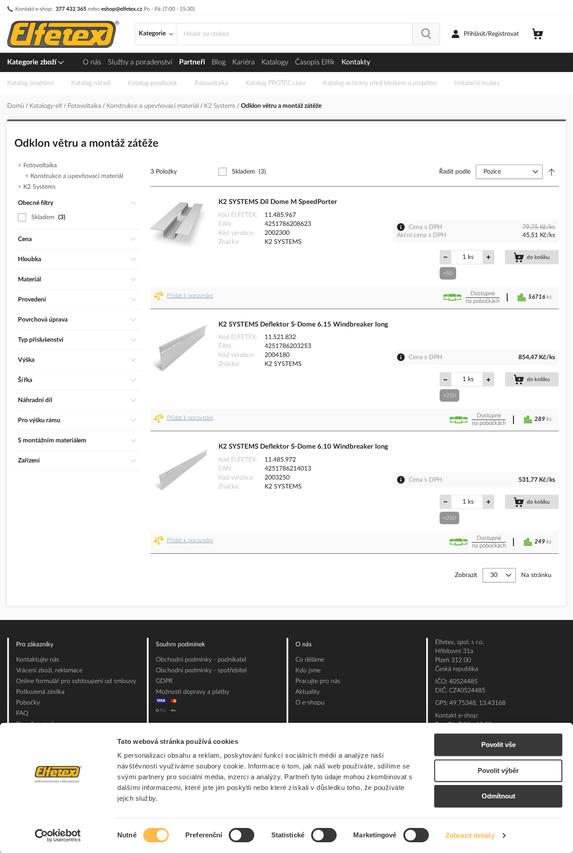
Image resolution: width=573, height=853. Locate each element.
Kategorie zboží (32, 62)
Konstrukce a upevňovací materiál (154, 106)
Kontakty (356, 62)
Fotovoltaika (85, 106)
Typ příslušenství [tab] (41, 340)
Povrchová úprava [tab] (43, 320)
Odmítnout (498, 796)
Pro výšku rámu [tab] (39, 420)
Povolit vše (498, 744)
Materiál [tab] (29, 279)
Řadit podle (454, 172)
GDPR (164, 681)
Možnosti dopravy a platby (192, 692)
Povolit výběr (498, 770)
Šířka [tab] (25, 380)
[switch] (241, 836)
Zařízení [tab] (29, 461)
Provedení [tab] (32, 300)
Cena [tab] (25, 239)
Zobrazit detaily (470, 835)
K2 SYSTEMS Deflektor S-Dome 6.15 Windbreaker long (303, 324)
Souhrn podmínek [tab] (180, 644)
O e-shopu (310, 703)
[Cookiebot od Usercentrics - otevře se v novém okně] (58, 835)
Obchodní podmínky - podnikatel (201, 660)
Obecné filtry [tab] (35, 203)
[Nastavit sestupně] (551, 171)
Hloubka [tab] (29, 259)
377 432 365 (71, 9)
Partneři (192, 62)
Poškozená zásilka (40, 692)
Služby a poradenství (140, 62)
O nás (92, 62)
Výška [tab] (26, 360)
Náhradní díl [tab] (35, 400)
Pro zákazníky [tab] (34, 644)
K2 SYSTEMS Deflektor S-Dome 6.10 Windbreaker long (303, 446)
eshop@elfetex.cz (121, 9)
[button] (185, 297)
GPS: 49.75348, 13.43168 (470, 703)
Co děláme (309, 660)
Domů (16, 106)
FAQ (22, 713)
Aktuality (307, 692)
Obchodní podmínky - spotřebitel (201, 670)
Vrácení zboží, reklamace (49, 670)
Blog (219, 62)
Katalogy (274, 62)
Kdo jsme (308, 670)
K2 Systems (220, 106)
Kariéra (243, 62)
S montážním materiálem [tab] (52, 440)
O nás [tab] (303, 644)
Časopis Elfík (315, 62)
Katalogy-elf (47, 106)
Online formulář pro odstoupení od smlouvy (76, 681)
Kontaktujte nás (37, 660)
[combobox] (294, 34)
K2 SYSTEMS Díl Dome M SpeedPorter (277, 202)
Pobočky (28, 703)
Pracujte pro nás (317, 681)
